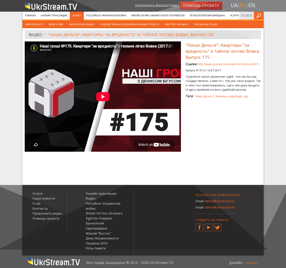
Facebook (199, 226)
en (251, 5)
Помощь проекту (45, 218)
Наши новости (43, 198)
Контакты (40, 208)
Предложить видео (47, 213)
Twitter (217, 226)
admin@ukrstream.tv (220, 207)
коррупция (235, 96)
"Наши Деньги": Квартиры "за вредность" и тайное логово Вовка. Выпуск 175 (130, 34)
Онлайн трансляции (54, 15)
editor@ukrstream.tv (220, 201)
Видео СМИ (56, 24)
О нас (36, 203)
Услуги (234, 15)
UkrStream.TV (34, 24)
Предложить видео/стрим (156, 5)
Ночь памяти (96, 248)
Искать (259, 15)
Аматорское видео (81, 24)
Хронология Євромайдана (207, 15)
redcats (252, 262)
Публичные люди (205, 24)
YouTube (208, 226)
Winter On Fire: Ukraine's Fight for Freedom (158, 15)
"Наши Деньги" (204, 96)
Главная (30, 15)
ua (234, 5)
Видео (77, 15)
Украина (220, 96)
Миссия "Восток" (98, 233)
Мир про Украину (176, 24)
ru (243, 5)
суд (245, 96)
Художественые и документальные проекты (129, 24)
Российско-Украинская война (106, 15)
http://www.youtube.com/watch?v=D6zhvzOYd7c (228, 64)
